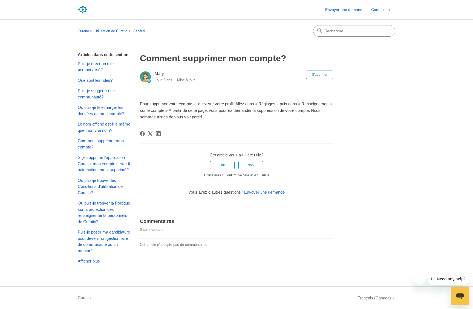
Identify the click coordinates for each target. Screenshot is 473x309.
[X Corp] (150, 133)
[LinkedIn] (158, 133)
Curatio (83, 31)
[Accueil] (83, 10)
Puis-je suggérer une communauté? (96, 93)
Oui (222, 165)
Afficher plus (89, 261)
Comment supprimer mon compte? (101, 143)
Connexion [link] (380, 9)
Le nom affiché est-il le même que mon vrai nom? (104, 127)
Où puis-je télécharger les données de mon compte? (101, 110)
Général (139, 31)
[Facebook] (142, 133)
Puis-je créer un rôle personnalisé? (96, 66)
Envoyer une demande (345, 9)
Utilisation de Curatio (110, 31)
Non (250, 165)
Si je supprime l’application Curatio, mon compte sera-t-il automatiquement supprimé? (104, 163)
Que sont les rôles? (95, 80)
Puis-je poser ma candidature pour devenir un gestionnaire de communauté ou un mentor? (104, 241)
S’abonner (319, 75)
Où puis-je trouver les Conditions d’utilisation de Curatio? (100, 186)
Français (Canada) (374, 298)
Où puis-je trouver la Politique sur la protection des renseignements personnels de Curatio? (104, 212)
